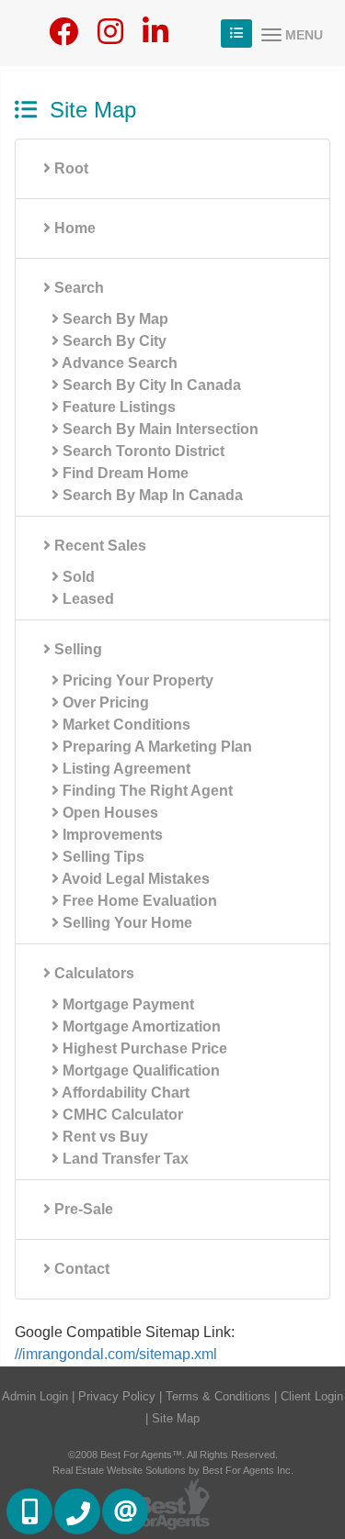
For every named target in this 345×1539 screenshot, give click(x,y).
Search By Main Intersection (159, 429)
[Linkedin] (155, 37)
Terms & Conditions (218, 1396)
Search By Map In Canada (151, 495)
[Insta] (110, 37)
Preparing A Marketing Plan (155, 746)
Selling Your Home (125, 923)
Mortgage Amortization (140, 1026)
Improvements (111, 834)
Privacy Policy (116, 1396)
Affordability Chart (124, 1092)
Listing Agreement (124, 768)
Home (73, 228)
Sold (77, 577)
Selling (76, 649)
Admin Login (35, 1396)
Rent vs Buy (103, 1136)
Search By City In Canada (150, 385)
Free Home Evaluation (138, 901)
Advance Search (118, 363)
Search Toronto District (141, 451)
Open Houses (108, 812)
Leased (86, 599)
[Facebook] (63, 37)
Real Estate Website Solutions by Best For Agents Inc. (172, 1470)
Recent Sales (98, 545)
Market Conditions (124, 724)
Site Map (176, 1418)
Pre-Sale (82, 1209)
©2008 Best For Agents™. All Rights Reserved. (173, 1454)
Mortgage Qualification (139, 1070)
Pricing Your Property (136, 680)
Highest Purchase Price (143, 1048)
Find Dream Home (124, 473)
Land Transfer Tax (124, 1158)
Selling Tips (101, 856)
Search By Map (113, 319)
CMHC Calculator (121, 1114)
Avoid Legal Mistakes (134, 879)
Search (77, 288)
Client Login (312, 1396)
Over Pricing (104, 702)
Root (69, 168)
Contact (80, 1269)
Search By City (113, 341)
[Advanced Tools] (236, 33)
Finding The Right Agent (146, 790)
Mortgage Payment (126, 1004)
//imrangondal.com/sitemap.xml (116, 1354)
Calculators (92, 973)
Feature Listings (117, 407)
